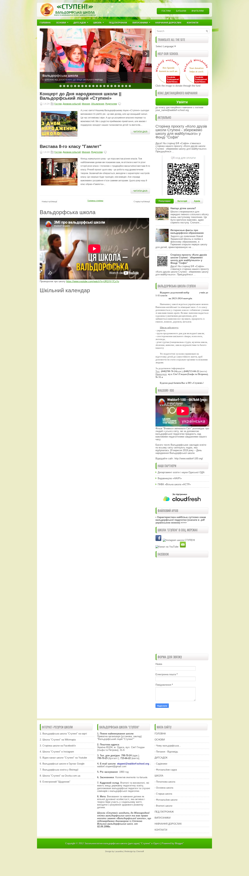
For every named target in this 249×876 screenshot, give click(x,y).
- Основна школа (164, 787)
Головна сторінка (95, 201)
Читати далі (140, 131)
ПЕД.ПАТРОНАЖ (164, 811)
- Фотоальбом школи (166, 799)
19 (126, 86)
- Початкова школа (165, 781)
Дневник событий (72, 104)
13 (104, 86)
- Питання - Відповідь (166, 751)
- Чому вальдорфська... (168, 745)
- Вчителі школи (163, 805)
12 (101, 86)
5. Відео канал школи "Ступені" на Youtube (63, 757)
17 (119, 86)
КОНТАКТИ (161, 829)
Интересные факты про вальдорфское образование (187, 231)
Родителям (111, 104)
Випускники (141, 22)
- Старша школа (163, 793)
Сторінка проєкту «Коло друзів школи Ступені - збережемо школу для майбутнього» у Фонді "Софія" (181, 131)
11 (97, 86)
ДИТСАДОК (161, 757)
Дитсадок (80, 22)
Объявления (97, 104)
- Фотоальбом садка (166, 769)
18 (122, 86)
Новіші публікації (49, 201)
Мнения (86, 104)
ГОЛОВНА (160, 733)
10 (93, 86)
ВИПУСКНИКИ (162, 817)
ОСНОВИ (160, 739)
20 (130, 86)
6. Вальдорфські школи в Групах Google (62, 763)
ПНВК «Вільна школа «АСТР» (174, 484)
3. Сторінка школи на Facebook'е (58, 745)
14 (108, 86)
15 (111, 86)
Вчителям (198, 11)
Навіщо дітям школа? (183, 208)
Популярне (165, 201)
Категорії (182, 201)
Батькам (181, 11)
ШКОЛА (159, 775)
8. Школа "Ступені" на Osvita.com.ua (60, 775)
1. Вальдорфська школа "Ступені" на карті (63, 733)
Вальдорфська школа (60, 75)
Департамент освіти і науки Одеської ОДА (181, 472)
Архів (197, 201)
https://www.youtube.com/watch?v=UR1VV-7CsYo (92, 281)
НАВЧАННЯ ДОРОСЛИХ (168, 823)
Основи (62, 22)
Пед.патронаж (118, 22)
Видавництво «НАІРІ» (170, 478)
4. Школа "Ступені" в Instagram (57, 751)
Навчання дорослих (168, 22)
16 (115, 86)
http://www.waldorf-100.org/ (188, 458)
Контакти (192, 22)
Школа (98, 22)
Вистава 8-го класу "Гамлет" (70, 146)
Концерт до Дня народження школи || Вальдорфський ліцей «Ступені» (80, 96)
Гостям (166, 11)
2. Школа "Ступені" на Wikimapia (58, 739)
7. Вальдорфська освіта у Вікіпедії (59, 769)
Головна (45, 22)
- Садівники (161, 763)
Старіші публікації (142, 201)
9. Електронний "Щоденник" (55, 781)
